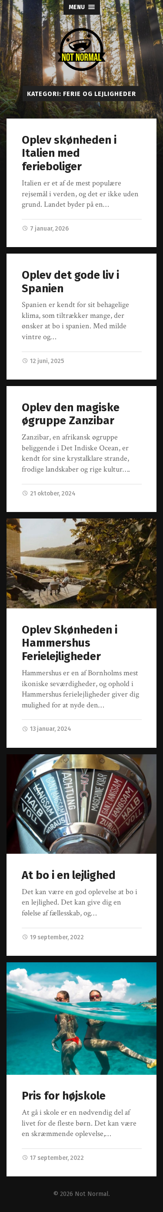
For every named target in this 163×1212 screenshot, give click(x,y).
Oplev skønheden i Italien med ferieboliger (69, 153)
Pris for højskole (64, 1096)
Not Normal (92, 1194)
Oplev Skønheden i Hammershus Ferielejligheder (69, 643)
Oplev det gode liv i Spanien (70, 281)
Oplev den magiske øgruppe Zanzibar (71, 414)
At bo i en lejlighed (69, 875)
